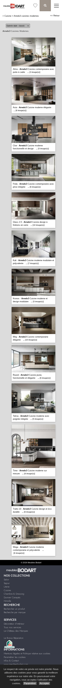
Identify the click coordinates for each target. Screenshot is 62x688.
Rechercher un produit (14, 609)
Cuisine (7, 16)
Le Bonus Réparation (13, 638)
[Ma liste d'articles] (35, 5)
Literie (6, 586)
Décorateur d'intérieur (14, 623)
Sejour (7, 583)
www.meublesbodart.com (16, 664)
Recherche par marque (14, 612)
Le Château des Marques (16, 631)
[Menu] (56, 5)
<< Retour (54, 15)
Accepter (44, 683)
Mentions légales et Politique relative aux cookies (27, 653)
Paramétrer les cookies (15, 657)
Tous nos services (12, 627)
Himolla (7, 601)
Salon (6, 579)
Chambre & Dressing (14, 594)
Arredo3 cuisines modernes (26, 16)
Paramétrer (29, 683)
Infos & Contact (11, 660)
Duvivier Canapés (12, 597)
